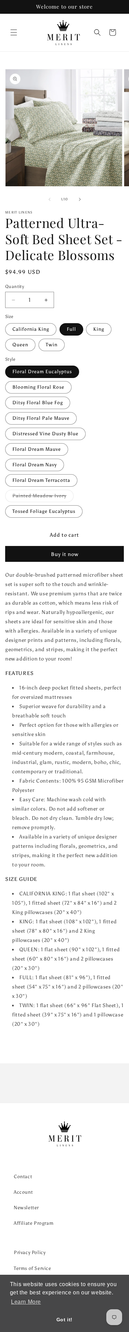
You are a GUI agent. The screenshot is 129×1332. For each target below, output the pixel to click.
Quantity (14, 286)
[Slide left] (49, 199)
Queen (20, 345)
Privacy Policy (29, 1252)
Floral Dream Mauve (36, 449)
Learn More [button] (26, 1302)
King (98, 329)
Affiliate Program (33, 1223)
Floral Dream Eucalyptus (42, 372)
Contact (23, 1177)
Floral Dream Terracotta (41, 480)
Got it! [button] (64, 1319)
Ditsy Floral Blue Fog (37, 403)
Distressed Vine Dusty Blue (45, 434)
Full (71, 329)
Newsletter (26, 1208)
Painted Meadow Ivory (43, 497)
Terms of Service (32, 1268)
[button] (13, 32)
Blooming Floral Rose (38, 387)
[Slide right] (79, 199)
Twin (51, 345)
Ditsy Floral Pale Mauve (40, 418)
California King (30, 329)
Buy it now (64, 554)
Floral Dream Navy (34, 465)
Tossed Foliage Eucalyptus (43, 511)
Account (23, 1192)
